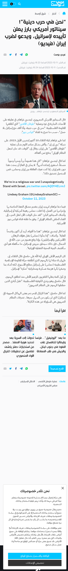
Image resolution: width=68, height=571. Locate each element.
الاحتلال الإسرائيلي (27, 381)
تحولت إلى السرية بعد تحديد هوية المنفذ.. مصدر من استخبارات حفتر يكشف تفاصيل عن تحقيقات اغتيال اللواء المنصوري (18, 346)
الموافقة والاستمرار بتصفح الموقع (35, 556)
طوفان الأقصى (27, 124)
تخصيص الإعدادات (35, 563)
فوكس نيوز (28, 132)
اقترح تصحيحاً (57, 369)
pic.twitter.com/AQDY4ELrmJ (46, 186)
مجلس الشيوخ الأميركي (47, 385)
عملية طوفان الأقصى (47, 381)
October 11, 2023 (34, 198)
